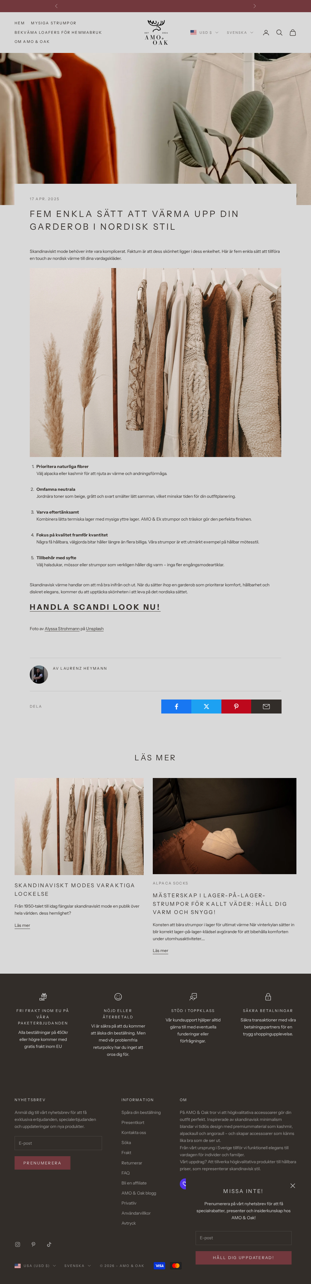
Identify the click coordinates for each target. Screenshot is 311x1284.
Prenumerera (42, 1162)
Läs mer (22, 925)
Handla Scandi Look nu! (95, 607)
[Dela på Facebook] (176, 706)
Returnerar (131, 1163)
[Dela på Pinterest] (236, 706)
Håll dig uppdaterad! (243, 1257)
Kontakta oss (133, 1132)
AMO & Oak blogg (138, 1193)
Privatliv (128, 1203)
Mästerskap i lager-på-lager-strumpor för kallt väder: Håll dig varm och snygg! (220, 903)
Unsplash (95, 628)
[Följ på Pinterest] (33, 1244)
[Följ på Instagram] (18, 1244)
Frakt (126, 1152)
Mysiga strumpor (53, 23)
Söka (126, 1142)
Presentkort (132, 1122)
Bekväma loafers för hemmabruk (58, 32)
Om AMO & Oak (32, 41)
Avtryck (128, 1223)
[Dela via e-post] (266, 706)
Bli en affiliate (134, 1183)
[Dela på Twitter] (206, 706)
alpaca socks (170, 883)
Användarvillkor (136, 1213)
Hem (20, 23)
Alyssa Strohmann (62, 628)
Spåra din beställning (141, 1112)
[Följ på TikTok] (49, 1244)
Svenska (237, 32)
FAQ (125, 1173)
